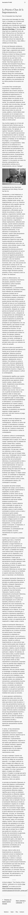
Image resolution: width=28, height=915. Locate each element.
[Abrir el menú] (25, 2)
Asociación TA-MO (7, 2)
